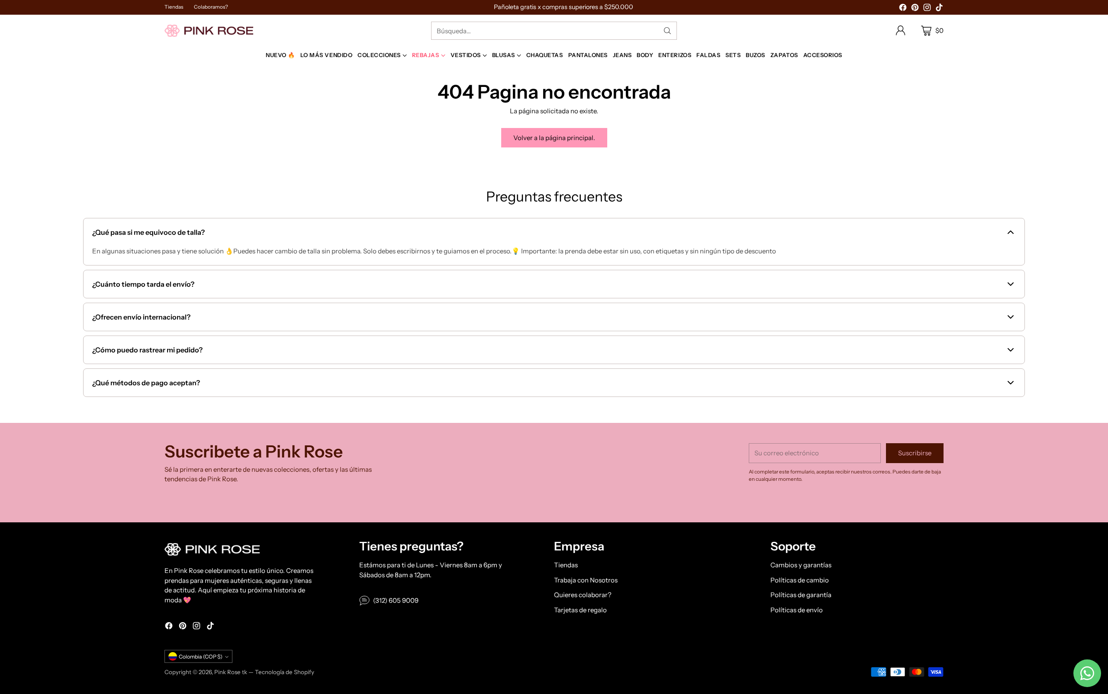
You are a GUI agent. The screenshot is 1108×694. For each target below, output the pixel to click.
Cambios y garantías (800, 565)
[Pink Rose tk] (208, 30)
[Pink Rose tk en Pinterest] (915, 9)
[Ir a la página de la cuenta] (900, 30)
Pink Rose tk (230, 671)
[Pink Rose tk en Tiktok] (939, 9)
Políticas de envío (796, 610)
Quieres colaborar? (583, 595)
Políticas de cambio (799, 580)
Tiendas (566, 565)
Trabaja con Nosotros (586, 580)
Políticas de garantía (800, 595)
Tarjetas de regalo (580, 610)
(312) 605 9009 (396, 600)
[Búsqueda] (667, 31)
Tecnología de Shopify (284, 671)
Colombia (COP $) (200, 656)
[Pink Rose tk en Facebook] (903, 9)
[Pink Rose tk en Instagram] (927, 9)
